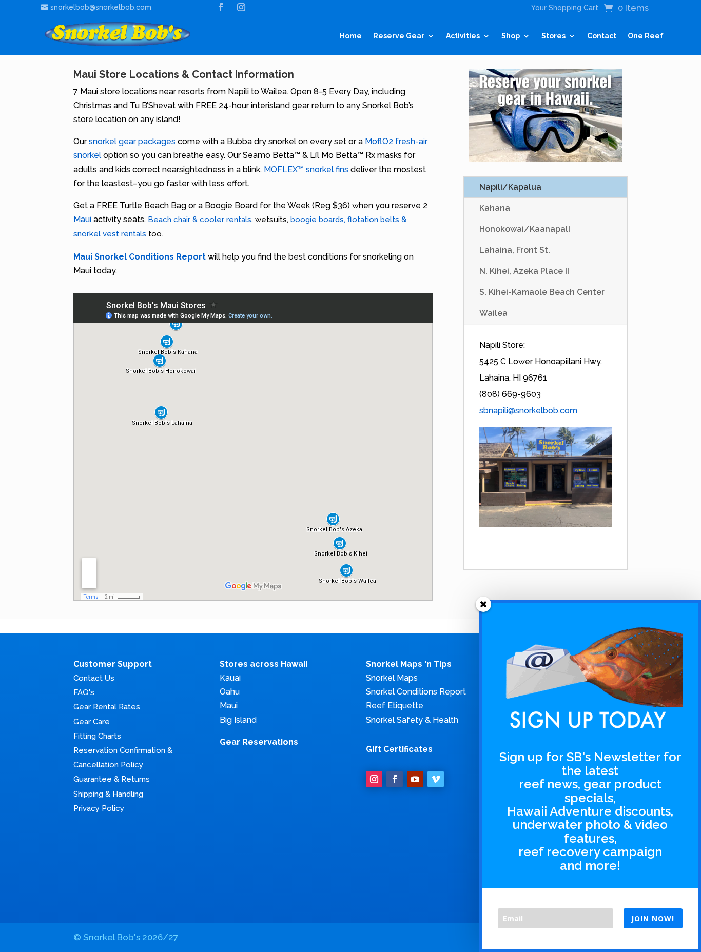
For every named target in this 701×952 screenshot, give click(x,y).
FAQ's (83, 692)
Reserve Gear (398, 36)
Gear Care (91, 721)
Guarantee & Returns (111, 779)
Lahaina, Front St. (514, 250)
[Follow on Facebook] (394, 779)
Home (351, 36)
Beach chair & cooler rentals (199, 219)
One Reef (646, 36)
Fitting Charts (97, 736)
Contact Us (93, 678)
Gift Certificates (399, 749)
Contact (601, 36)
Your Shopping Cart (564, 8)
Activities (463, 36)
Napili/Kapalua (510, 187)
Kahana (494, 208)
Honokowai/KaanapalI (524, 229)
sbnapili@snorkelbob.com (528, 410)
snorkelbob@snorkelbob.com (100, 7)
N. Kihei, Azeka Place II (524, 271)
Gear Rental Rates (106, 706)
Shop (510, 36)
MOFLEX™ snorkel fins (307, 169)
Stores (553, 36)
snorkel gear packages (132, 141)
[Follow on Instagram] (374, 779)
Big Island (238, 720)
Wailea (493, 313)
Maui (82, 219)
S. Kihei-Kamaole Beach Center (542, 292)
